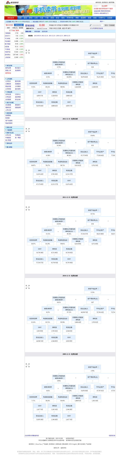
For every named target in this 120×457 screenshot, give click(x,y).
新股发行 (18, 105)
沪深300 (62, 21)
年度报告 (18, 135)
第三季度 (8, 140)
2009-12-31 (67, 36)
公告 (36, 18)
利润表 (7, 118)
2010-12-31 (59, 36)
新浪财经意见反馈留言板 (73, 440)
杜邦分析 (45, 31)
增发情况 (8, 107)
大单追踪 (8, 97)
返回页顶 (112, 435)
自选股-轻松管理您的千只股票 (103, 8)
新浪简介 (31, 444)
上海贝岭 (7, 57)
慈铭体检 (30, 25)
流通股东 (18, 84)
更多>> (100, 21)
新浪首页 (105, 2)
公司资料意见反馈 (97, 28)
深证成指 (35, 21)
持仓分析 (18, 99)
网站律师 (65, 444)
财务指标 (37, 31)
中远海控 (7, 41)
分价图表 (8, 99)
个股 (47, 18)
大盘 (41, 18)
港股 (89, 18)
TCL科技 (7, 38)
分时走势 (8, 94)
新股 (52, 18)
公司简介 (8, 81)
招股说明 (18, 107)
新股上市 (8, 70)
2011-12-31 (52, 36)
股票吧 (83, 18)
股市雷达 (8, 73)
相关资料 (18, 89)
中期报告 (8, 137)
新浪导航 (111, 2)
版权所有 (63, 448)
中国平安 (7, 52)
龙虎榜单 (18, 70)
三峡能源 (7, 33)
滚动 (30, 18)
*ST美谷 (7, 49)
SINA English (73, 444)
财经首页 (98, 2)
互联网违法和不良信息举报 (55, 440)
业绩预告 (8, 115)
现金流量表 (8, 123)
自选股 (109, 18)
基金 (25, 18)
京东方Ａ (7, 36)
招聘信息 (58, 444)
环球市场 (70, 18)
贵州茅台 (7, 54)
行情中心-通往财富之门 (101, 13)
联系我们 (52, 444)
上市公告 (8, 110)
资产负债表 (8, 120)
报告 (63, 18)
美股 (95, 18)
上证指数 (8, 21)
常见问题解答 (43, 440)
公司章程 (8, 89)
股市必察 (8, 68)
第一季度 (18, 137)
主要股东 (8, 84)
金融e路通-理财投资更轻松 (102, 11)
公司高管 (18, 86)
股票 (20, 18)
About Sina (38, 444)
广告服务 (45, 444)
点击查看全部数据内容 (32, 435)
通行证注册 (81, 444)
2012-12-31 (44, 36)
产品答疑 (88, 444)
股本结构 (18, 81)
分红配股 (8, 105)
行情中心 (102, 18)
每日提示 (18, 68)
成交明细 (18, 97)
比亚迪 (7, 46)
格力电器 (7, 44)
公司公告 (8, 135)
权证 (57, 18)
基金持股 (8, 86)
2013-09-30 (37, 36)
